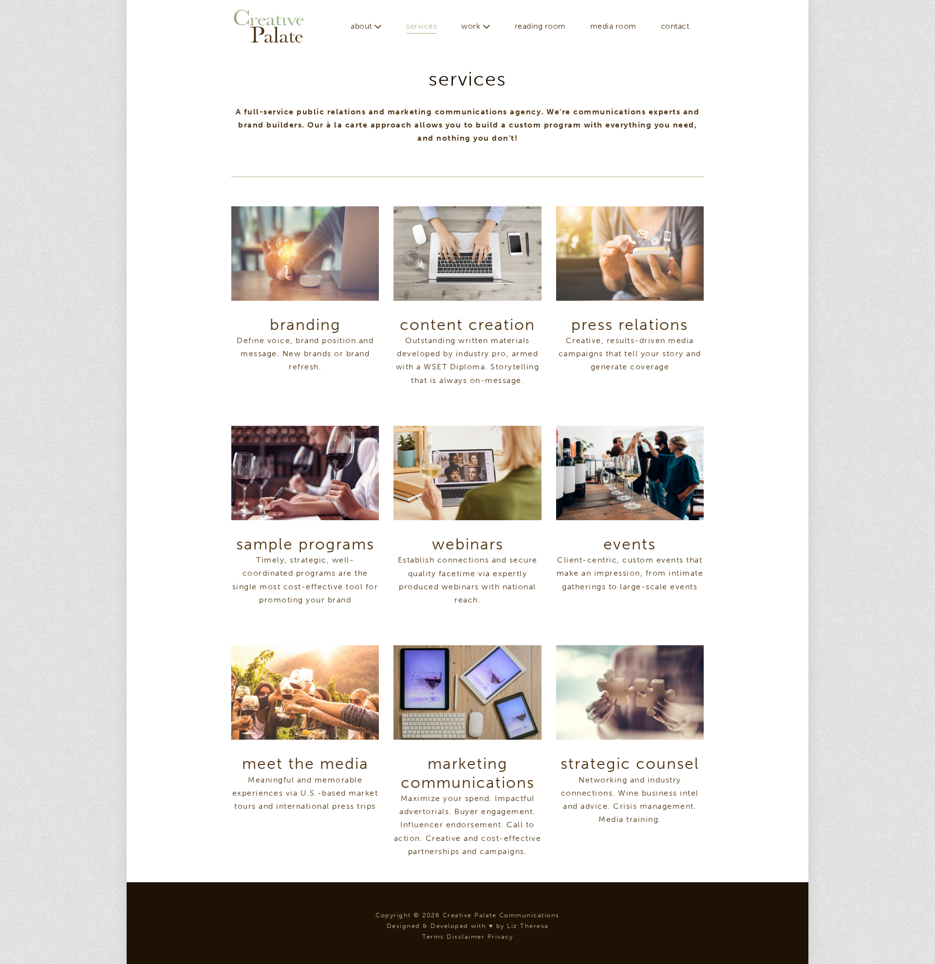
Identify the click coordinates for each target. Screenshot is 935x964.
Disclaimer (466, 936)
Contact (675, 26)
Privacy (500, 936)
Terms (433, 936)
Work (472, 26)
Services (421, 26)
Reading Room (540, 26)
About (362, 26)
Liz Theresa (528, 925)
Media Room (613, 26)
